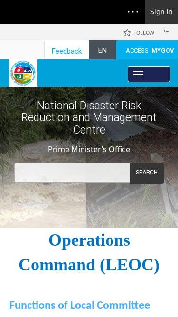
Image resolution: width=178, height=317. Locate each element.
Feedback (67, 51)
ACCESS (150, 50)
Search (147, 172)
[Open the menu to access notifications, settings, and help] (133, 12)
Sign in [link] (161, 11)
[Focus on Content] (168, 33)
